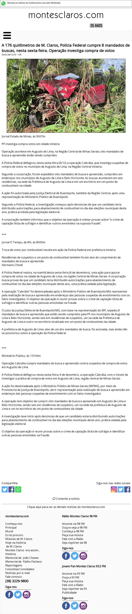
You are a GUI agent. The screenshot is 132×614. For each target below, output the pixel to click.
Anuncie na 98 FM (73, 524)
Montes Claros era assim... (22, 550)
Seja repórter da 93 (74, 589)
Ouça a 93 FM (70, 577)
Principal (10, 527)
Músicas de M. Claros (18, 539)
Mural (9, 531)
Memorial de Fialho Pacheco (23, 561)
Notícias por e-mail (17, 573)
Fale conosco (13, 577)
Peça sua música (72, 535)
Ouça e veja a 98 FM (74, 527)
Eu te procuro (14, 535)
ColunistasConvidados (19, 569)
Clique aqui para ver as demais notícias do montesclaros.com (66, 507)
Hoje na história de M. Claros (15, 544)
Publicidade (69, 592)
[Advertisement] (66, 460)
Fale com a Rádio (72, 539)
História (10, 554)
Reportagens (13, 565)
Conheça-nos (13, 524)
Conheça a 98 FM (73, 531)
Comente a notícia (67, 499)
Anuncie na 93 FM (73, 573)
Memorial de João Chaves (22, 558)
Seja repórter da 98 (74, 543)
